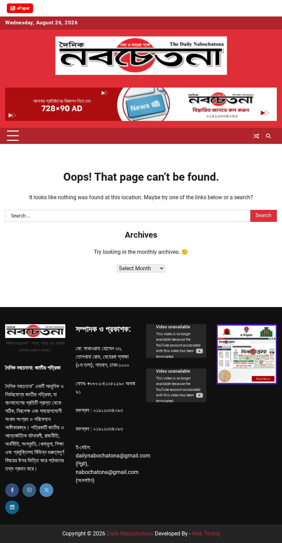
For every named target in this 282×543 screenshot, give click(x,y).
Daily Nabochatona (130, 533)
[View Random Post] (256, 136)
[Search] (268, 136)
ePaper (23, 8)
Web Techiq (206, 533)
